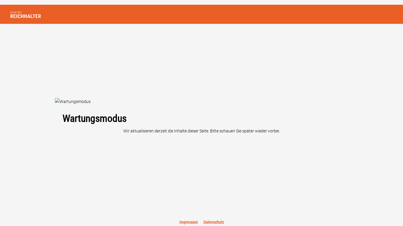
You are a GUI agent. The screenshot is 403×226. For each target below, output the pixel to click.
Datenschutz (214, 222)
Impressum (189, 222)
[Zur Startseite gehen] (35, 14)
